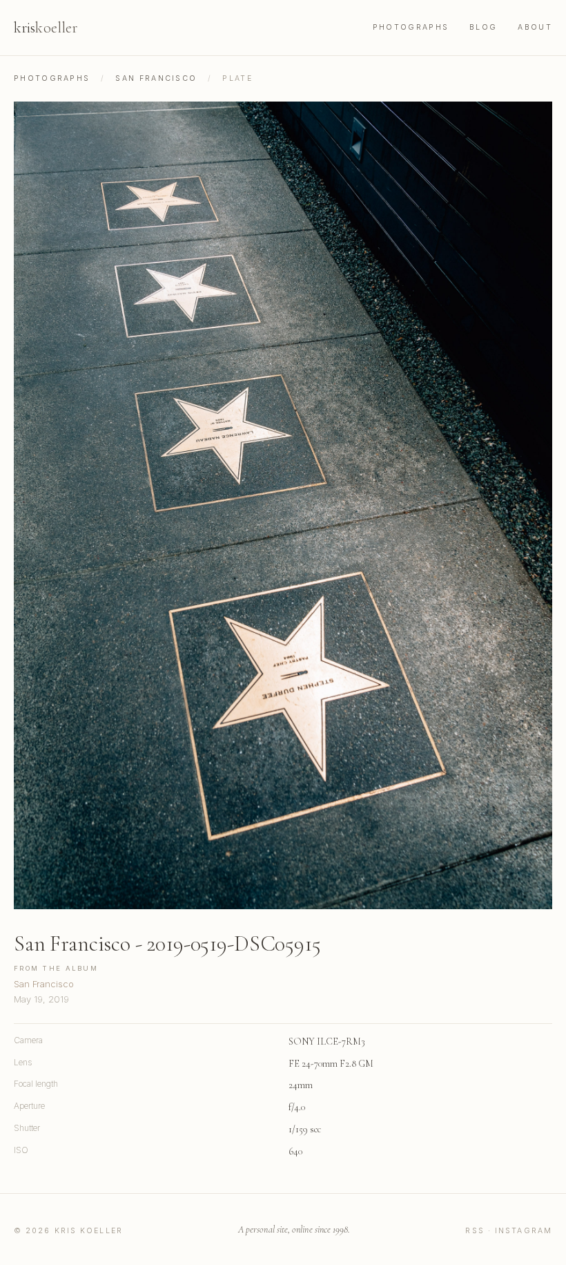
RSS (474, 1230)
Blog (483, 27)
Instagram (523, 1230)
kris (45, 28)
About (535, 27)
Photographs (411, 27)
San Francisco (156, 78)
